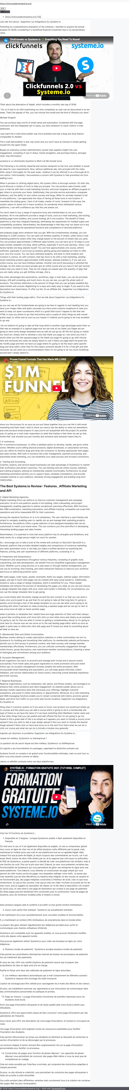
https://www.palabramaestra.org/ (16, 3)
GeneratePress (59, 1088)
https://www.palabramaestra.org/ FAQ (23, 16)
